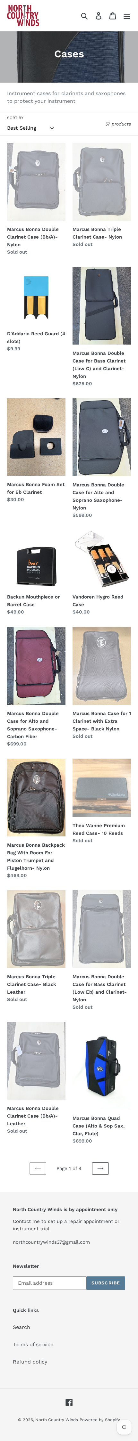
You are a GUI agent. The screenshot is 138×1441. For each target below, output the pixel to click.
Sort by (15, 118)
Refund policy (30, 1362)
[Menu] (127, 15)
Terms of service (33, 1344)
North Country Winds (56, 1419)
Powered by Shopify (100, 1419)
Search (21, 1327)
